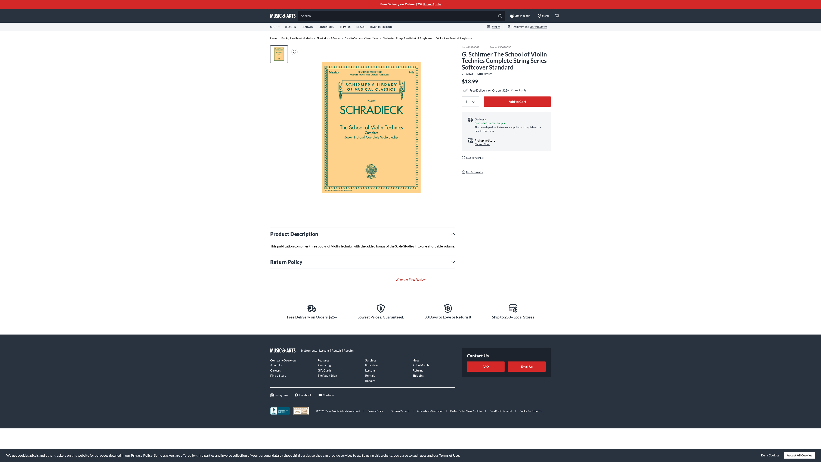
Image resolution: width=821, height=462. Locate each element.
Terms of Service (400, 411)
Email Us (527, 366)
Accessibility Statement (430, 411)
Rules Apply (432, 4)
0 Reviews (467, 73)
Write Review (484, 73)
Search (306, 16)
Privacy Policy (142, 455)
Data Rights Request (500, 411)
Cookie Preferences (530, 411)
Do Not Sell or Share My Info (466, 411)
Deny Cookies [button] (770, 455)
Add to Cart (517, 101)
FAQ (486, 366)
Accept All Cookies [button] (799, 455)
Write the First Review (410, 279)
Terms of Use (449, 455)
